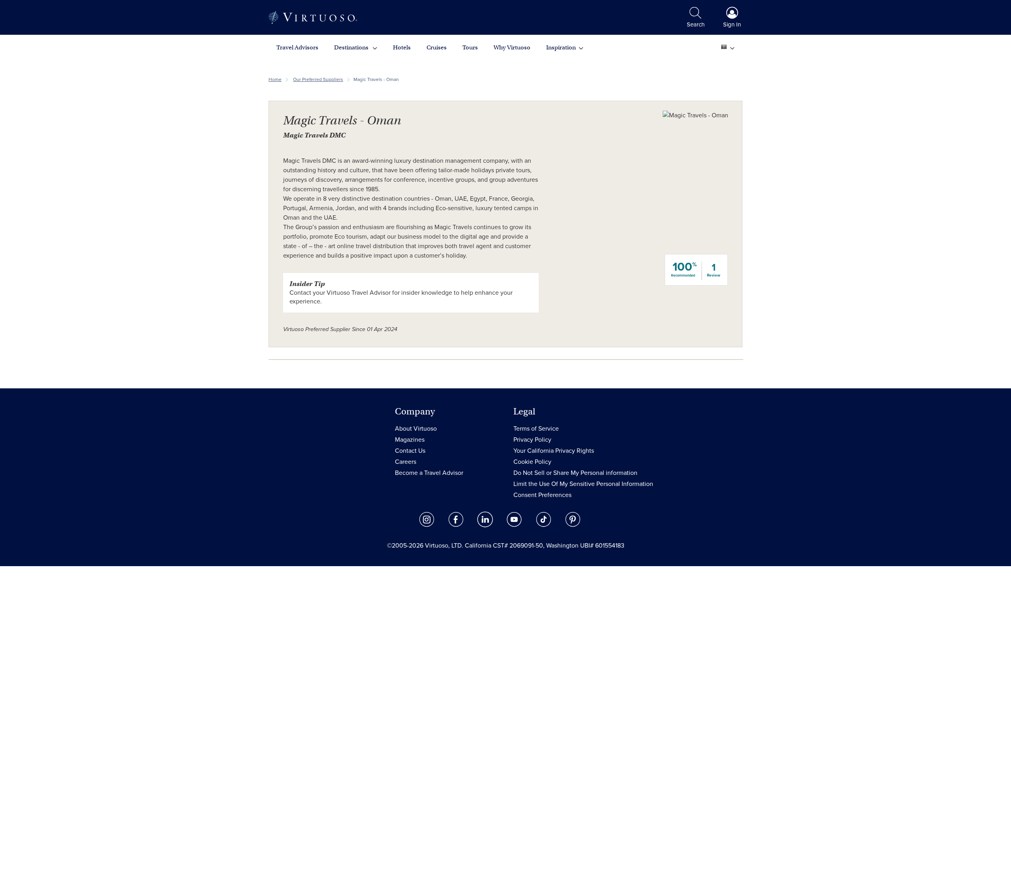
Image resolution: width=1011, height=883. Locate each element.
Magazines (410, 440)
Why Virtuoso (512, 47)
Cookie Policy (532, 462)
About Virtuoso (416, 429)
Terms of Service (536, 429)
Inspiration (561, 47)
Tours (470, 47)
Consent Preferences (542, 495)
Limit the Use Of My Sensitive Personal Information (583, 484)
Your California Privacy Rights (553, 451)
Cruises (437, 47)
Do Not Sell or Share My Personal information (575, 473)
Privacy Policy (532, 440)
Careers (405, 462)
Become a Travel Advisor (429, 473)
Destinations (352, 47)
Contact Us (410, 451)
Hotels (402, 47)
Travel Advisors (297, 47)
